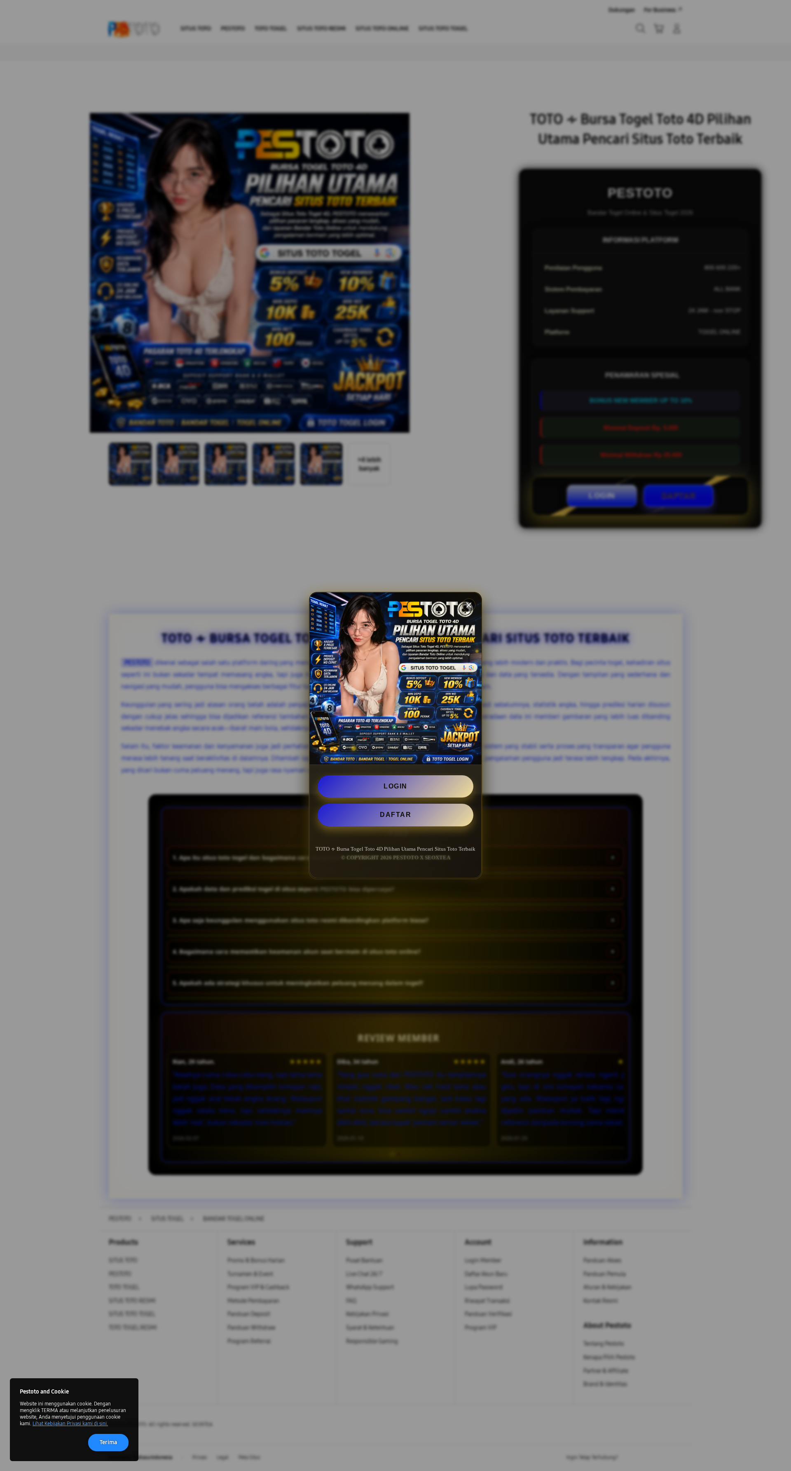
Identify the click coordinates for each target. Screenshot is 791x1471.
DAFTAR (395, 815)
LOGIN (395, 786)
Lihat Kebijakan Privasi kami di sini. (70, 1423)
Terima (108, 1442)
